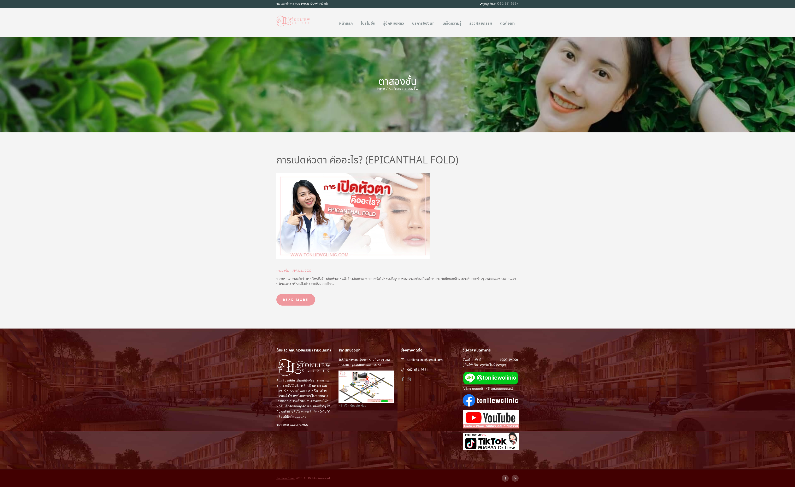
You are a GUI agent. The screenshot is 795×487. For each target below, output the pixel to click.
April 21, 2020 (302, 270)
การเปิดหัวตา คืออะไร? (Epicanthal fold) (367, 160)
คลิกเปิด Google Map (352, 406)
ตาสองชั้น (282, 270)
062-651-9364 (508, 4)
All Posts (395, 89)
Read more (295, 300)
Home (381, 88)
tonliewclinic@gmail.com (425, 359)
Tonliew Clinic (285, 478)
